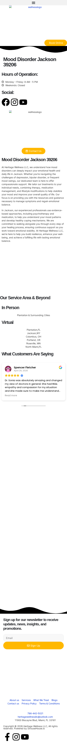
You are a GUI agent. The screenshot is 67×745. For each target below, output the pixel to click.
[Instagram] (14, 102)
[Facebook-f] (7, 737)
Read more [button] (11, 395)
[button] (33, 2)
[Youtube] (23, 102)
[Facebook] (6, 102)
